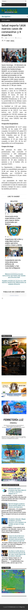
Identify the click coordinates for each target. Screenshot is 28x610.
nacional (8, 37)
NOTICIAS (12, 37)
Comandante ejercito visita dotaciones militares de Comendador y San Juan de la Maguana (13, 264)
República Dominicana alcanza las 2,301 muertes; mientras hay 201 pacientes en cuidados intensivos (14, 282)
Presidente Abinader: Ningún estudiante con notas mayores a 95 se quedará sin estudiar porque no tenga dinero (17, 522)
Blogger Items (22, 607)
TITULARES (6, 20)
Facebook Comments (14, 295)
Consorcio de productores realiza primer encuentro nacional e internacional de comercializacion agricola (16, 538)
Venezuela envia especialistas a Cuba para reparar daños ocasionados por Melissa (12, 220)
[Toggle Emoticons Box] (2, 298)
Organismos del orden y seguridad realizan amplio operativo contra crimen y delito (14, 242)
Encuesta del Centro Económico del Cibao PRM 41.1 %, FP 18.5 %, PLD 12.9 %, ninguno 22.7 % (17, 491)
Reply (4, 37)
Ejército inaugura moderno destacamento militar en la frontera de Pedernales (16, 505)
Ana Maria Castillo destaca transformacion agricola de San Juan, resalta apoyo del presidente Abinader (16, 553)
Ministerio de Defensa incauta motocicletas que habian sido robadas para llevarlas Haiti (14, 275)
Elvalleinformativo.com (13, 607)
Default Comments (14, 293)
